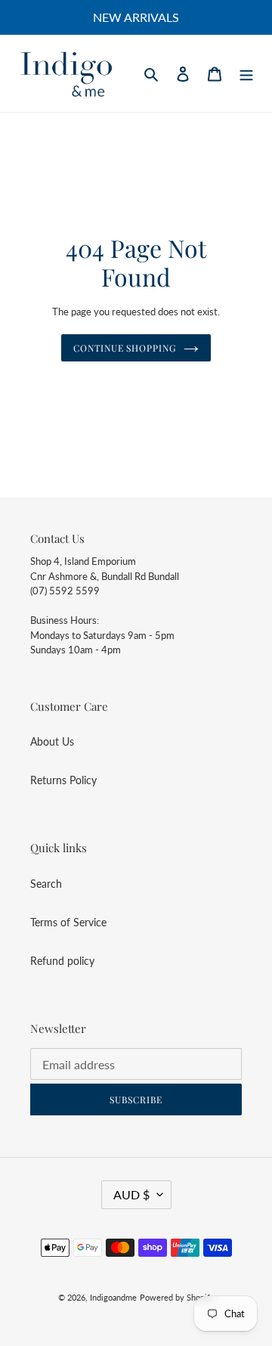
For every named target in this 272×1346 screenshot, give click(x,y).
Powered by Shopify (177, 1297)
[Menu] (246, 73)
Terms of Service (68, 922)
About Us (52, 741)
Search (46, 883)
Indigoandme (113, 1297)
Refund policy (62, 960)
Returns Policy (63, 780)
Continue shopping (124, 348)
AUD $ (131, 1194)
